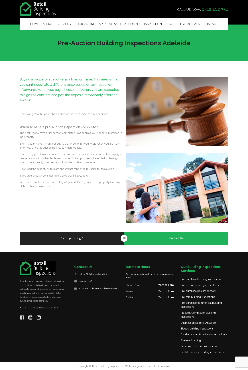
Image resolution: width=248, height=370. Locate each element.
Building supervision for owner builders (204, 334)
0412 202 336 (85, 281)
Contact (211, 24)
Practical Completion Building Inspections (198, 314)
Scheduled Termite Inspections (199, 346)
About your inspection (143, 24)
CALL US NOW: (202, 9)
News (169, 24)
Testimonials (189, 24)
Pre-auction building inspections (200, 285)
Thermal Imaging (191, 340)
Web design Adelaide (138, 366)
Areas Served (110, 24)
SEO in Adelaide (162, 366)
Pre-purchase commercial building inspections (201, 304)
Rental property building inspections (202, 352)
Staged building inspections (197, 328)
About (48, 24)
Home (34, 24)
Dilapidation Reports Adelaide (198, 322)
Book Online (84, 24)
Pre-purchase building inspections (201, 279)
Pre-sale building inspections (198, 297)
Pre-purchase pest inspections (199, 291)
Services (64, 24)
